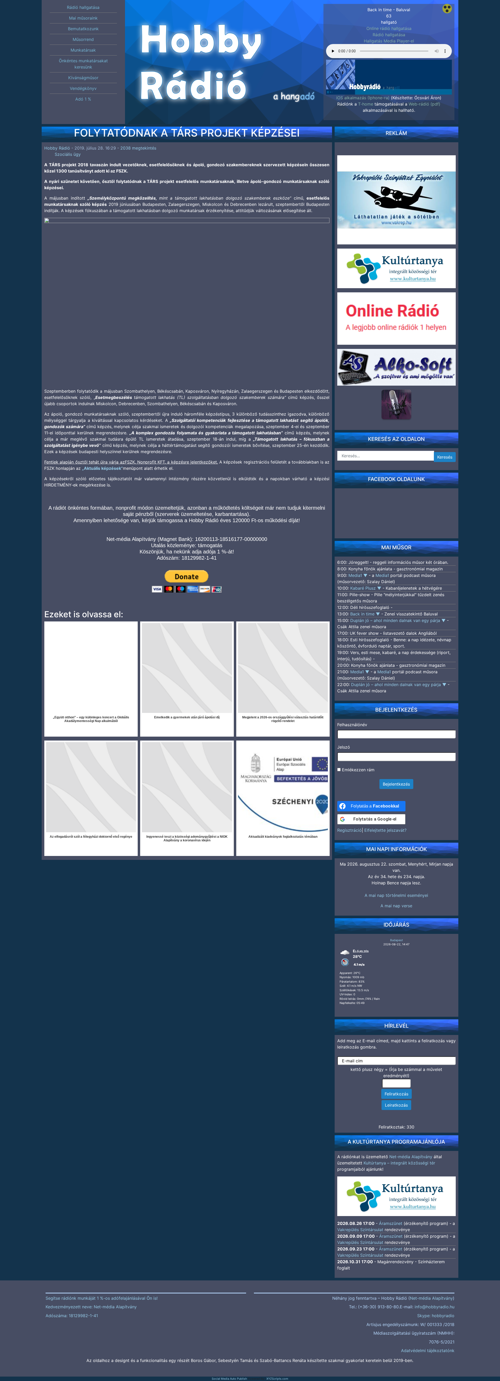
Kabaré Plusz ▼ (366, 588)
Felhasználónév (352, 724)
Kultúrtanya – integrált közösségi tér (399, 1163)
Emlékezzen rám (357, 769)
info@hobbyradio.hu (434, 1306)
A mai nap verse (396, 905)
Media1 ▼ (358, 575)
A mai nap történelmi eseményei (396, 895)
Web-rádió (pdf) (424, 104)
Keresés (444, 457)
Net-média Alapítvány (410, 1156)
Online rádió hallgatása (388, 28)
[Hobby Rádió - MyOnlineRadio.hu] (396, 404)
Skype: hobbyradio (435, 1315)
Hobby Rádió (57, 148)
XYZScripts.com (277, 1378)
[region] (389, 69)
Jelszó (343, 747)
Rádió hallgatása (389, 34)
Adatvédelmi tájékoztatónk (427, 1350)
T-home (365, 104)
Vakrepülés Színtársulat (360, 1229)
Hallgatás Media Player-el (389, 41)
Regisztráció (349, 830)
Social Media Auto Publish (229, 1378)
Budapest (396, 940)
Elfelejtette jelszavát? (385, 830)
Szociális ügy (68, 154)
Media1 (382, 575)
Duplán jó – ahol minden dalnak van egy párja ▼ (398, 620)
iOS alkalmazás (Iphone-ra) (363, 97)
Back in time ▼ (365, 613)
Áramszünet (390, 1223)
